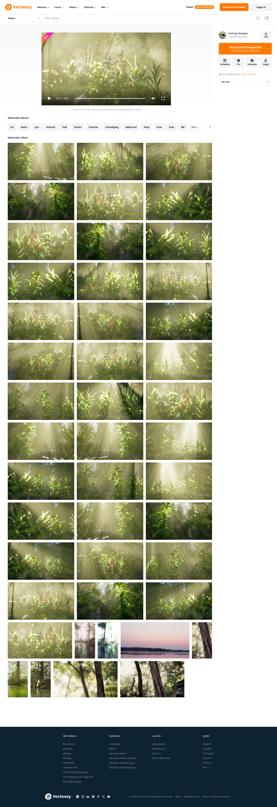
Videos (72, 7)
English (207, 744)
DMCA (112, 748)
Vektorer (42, 7)
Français (207, 762)
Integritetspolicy (192, 796)
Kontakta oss (159, 748)
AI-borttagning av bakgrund (78, 776)
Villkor (178, 796)
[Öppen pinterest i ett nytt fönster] (93, 796)
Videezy (67, 753)
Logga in (261, 7)
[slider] (110, 98)
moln (194, 127)
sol (12, 127)
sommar (93, 127)
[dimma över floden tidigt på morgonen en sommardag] (41, 161)
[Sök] (258, 18)
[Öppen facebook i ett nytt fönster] (77, 796)
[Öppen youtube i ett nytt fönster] (108, 796)
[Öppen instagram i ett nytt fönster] (82, 796)
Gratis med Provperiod (245, 48)
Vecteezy (67, 748)
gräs (171, 127)
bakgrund (131, 127)
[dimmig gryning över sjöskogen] (85, 640)
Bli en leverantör (161, 758)
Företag (67, 758)
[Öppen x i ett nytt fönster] (103, 796)
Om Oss (156, 753)
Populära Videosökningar (122, 767)
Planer (189, 7)
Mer (103, 7)
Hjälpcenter (158, 744)
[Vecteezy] (18, 7)
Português (208, 753)
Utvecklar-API (70, 767)
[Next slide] (207, 127)
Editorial (88, 7)
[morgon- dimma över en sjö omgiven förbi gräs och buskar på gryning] (155, 640)
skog (146, 127)
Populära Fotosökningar (122, 762)
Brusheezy (68, 744)
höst (159, 127)
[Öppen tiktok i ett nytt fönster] (98, 796)
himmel (50, 127)
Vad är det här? (248, 74)
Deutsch (207, 758)
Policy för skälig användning (215, 796)
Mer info (226, 82)
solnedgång (112, 127)
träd (64, 127)
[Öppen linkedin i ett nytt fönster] (88, 796)
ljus (36, 127)
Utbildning (69, 762)
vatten (77, 127)
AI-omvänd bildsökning (75, 772)
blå (183, 127)
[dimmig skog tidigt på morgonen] (202, 640)
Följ (266, 36)
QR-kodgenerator (72, 781)
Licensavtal (115, 744)
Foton (57, 7)
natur (24, 127)
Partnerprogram (118, 753)
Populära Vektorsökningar (123, 758)
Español (207, 748)
